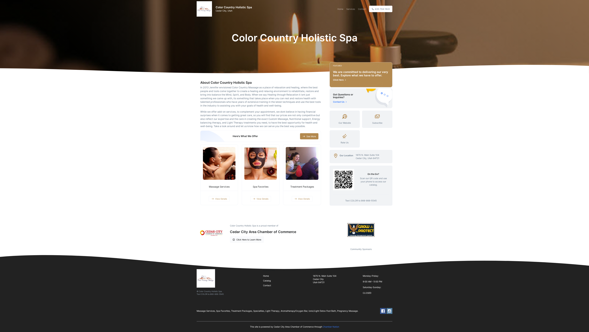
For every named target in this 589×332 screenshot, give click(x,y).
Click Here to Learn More (248, 239)
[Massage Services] (219, 163)
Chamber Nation (331, 326)
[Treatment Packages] (302, 163)
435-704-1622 (382, 9)
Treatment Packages (302, 186)
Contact (362, 9)
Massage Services (219, 186)
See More (311, 136)
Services (350, 9)
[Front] (205, 9)
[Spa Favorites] (260, 163)
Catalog (267, 280)
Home (340, 9)
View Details (221, 199)
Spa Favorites (260, 186)
